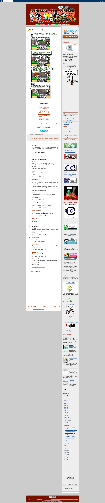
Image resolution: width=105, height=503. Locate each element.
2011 (65, 417)
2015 (65, 410)
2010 (65, 452)
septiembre (67, 423)
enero (66, 450)
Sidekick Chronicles (70, 330)
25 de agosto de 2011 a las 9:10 (38, 267)
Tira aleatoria (70, 36)
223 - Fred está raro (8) (69, 436)
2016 (65, 408)
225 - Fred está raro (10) (36, 30)
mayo (66, 443)
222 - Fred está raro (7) (69, 438)
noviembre (67, 420)
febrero (66, 448)
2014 (65, 412)
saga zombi (56, 138)
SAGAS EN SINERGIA (69, 120)
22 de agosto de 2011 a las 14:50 (39, 190)
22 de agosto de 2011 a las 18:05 (39, 215)
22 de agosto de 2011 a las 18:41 (39, 224)
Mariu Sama (34, 258)
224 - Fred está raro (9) (69, 434)
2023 (65, 397)
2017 (65, 407)
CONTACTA (66, 124)
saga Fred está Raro (49, 138)
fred (34, 138)
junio (66, 442)
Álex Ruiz (34, 202)
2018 (65, 405)
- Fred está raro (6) (44, 115)
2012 (65, 415)
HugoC (33, 179)
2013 (65, 414)
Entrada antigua (56, 306)
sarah (57, 139)
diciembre (67, 418)
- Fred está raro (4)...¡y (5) (44, 114)
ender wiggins (39, 499)
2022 (65, 398)
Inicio (44, 306)
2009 (65, 454)
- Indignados (43, 108)
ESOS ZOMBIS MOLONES (69, 118)
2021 (65, 400)
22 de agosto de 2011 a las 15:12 (39, 207)
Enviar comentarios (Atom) (38, 309)
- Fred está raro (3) (44, 112)
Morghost (34, 161)
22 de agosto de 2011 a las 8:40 (38, 152)
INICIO (65, 113)
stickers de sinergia (71, 65)
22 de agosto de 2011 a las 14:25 (39, 176)
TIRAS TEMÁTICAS (68, 117)
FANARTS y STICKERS (69, 115)
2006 (65, 459)
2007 (65, 457)
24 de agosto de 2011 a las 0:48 (38, 241)
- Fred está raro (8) (43, 118)
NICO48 (33, 218)
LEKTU (70, 131)
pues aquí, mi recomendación (70, 135)
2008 (65, 456)
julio (66, 440)
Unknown (34, 237)
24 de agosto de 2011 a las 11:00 (39, 249)
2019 (65, 403)
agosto (66, 425)
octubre (67, 422)
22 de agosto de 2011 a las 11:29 (39, 168)
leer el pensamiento (40, 138)
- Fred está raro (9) (43, 119)
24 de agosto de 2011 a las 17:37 (39, 256)
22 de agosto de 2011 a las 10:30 (39, 159)
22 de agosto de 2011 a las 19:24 (39, 234)
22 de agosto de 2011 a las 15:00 (39, 199)
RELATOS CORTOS (68, 122)
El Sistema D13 (70, 304)
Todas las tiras (66, 337)
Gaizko (33, 145)
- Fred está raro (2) (44, 111)
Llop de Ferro (35, 154)
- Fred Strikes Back (44, 107)
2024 (65, 395)
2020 (65, 402)
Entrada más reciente (31, 306)
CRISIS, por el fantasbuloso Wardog (70, 322)
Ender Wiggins (35, 244)
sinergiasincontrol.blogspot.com (56, 501)
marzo (66, 447)
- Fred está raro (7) (43, 116)
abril (66, 445)
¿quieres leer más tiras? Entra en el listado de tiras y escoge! (44, 123)
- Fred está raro (44, 110)
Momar (33, 171)
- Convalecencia (44, 105)
